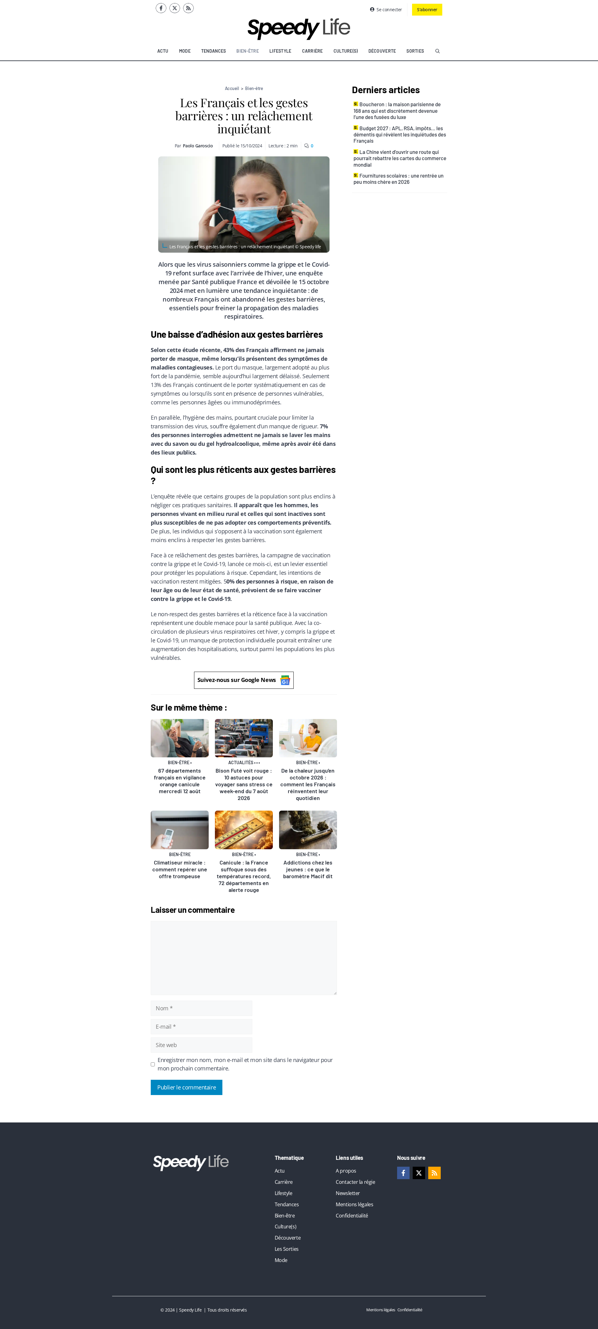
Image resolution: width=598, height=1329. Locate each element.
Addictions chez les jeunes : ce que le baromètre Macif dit (308, 869)
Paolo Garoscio (198, 146)
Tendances (213, 51)
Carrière (312, 51)
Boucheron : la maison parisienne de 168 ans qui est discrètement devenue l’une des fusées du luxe (397, 110)
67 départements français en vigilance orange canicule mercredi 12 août (180, 780)
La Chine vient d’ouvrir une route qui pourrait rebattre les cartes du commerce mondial (400, 158)
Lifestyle (280, 51)
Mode (185, 51)
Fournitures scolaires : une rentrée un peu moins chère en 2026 (399, 178)
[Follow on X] (174, 8)
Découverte (382, 51)
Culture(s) (346, 51)
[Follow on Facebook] (161, 8)
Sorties (415, 51)
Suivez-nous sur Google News (236, 680)
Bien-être (247, 51)
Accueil (232, 88)
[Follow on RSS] (188, 8)
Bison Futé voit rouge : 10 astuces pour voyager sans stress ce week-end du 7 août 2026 (244, 784)
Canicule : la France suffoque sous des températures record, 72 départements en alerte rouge (244, 876)
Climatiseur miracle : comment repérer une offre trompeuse (179, 869)
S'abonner (427, 9)
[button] (437, 51)
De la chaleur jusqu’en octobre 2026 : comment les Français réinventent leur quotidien (307, 784)
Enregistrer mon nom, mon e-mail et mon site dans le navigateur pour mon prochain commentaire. (245, 1064)
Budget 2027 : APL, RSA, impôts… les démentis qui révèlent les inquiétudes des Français (400, 134)
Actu (162, 51)
